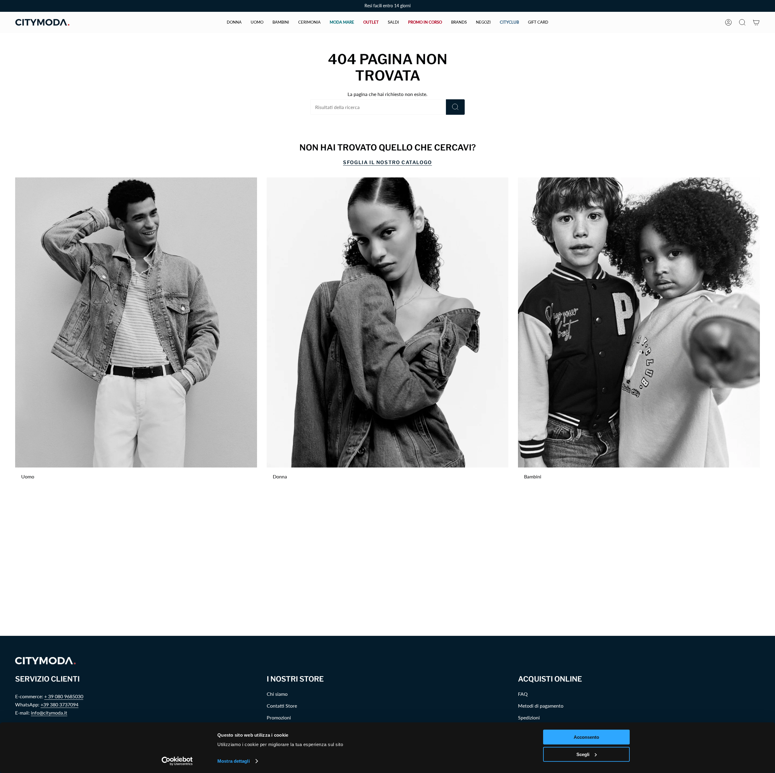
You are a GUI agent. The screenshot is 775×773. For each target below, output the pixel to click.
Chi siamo (277, 694)
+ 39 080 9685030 (63, 696)
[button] (234, 22)
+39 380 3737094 (59, 704)
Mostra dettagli (233, 761)
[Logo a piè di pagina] (45, 661)
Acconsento (586, 737)
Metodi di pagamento (540, 706)
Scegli (582, 754)
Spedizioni (529, 717)
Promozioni (279, 717)
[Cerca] (455, 107)
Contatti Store (282, 706)
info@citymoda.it (49, 712)
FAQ (523, 694)
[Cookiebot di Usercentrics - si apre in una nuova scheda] (177, 761)
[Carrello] (756, 22)
